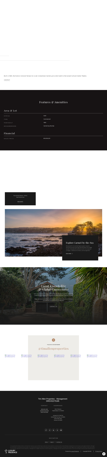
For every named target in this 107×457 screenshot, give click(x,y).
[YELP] (57, 430)
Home (46, 442)
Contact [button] (7, 80)
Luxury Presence (75, 451)
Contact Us (93, 4)
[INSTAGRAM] (49, 430)
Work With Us (9, 4)
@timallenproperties (53, 348)
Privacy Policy (98, 451)
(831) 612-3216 (44, 409)
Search (52, 442)
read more (68, 253)
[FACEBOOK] (46, 430)
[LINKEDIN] (53, 430)
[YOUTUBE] (61, 430)
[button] (53, 306)
